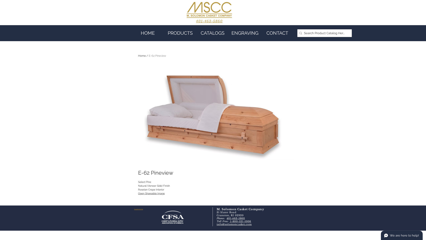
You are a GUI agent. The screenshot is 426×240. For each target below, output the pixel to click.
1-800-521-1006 (240, 221)
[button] (180, 33)
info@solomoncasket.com (234, 224)
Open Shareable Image (151, 193)
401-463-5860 (236, 218)
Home (142, 55)
